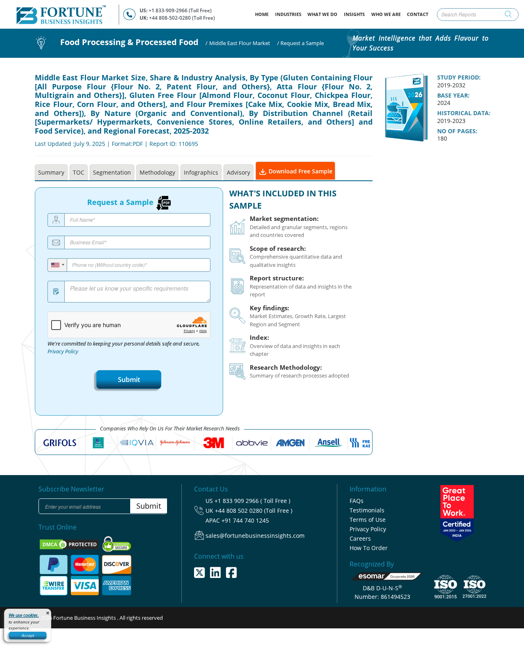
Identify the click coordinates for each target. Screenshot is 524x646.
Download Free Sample (299, 171)
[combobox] (57, 265)
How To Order (369, 548)
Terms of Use (368, 519)
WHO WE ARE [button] (386, 14)
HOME (263, 14)
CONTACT (417, 14)
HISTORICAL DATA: (463, 113)
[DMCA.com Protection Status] (69, 543)
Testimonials (367, 510)
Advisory (238, 172)
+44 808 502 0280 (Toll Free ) (253, 510)
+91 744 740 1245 (245, 520)
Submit (129, 379)
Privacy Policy (62, 351)
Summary (51, 172)
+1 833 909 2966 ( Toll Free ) (252, 501)
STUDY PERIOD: (459, 77)
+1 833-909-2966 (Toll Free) (180, 10)
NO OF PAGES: (457, 131)
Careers (360, 538)
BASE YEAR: (453, 95)
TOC (78, 172)
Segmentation (112, 172)
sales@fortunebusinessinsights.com (255, 535)
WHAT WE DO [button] (322, 14)
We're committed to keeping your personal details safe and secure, (123, 347)
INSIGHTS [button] (354, 14)
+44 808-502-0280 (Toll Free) (182, 17)
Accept (28, 635)
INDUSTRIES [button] (288, 14)
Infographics (201, 172)
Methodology (157, 172)
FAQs (357, 501)
